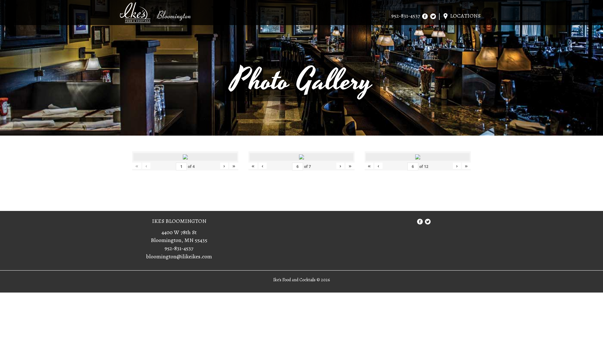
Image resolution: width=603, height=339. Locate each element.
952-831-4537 (405, 15)
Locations (465, 15)
